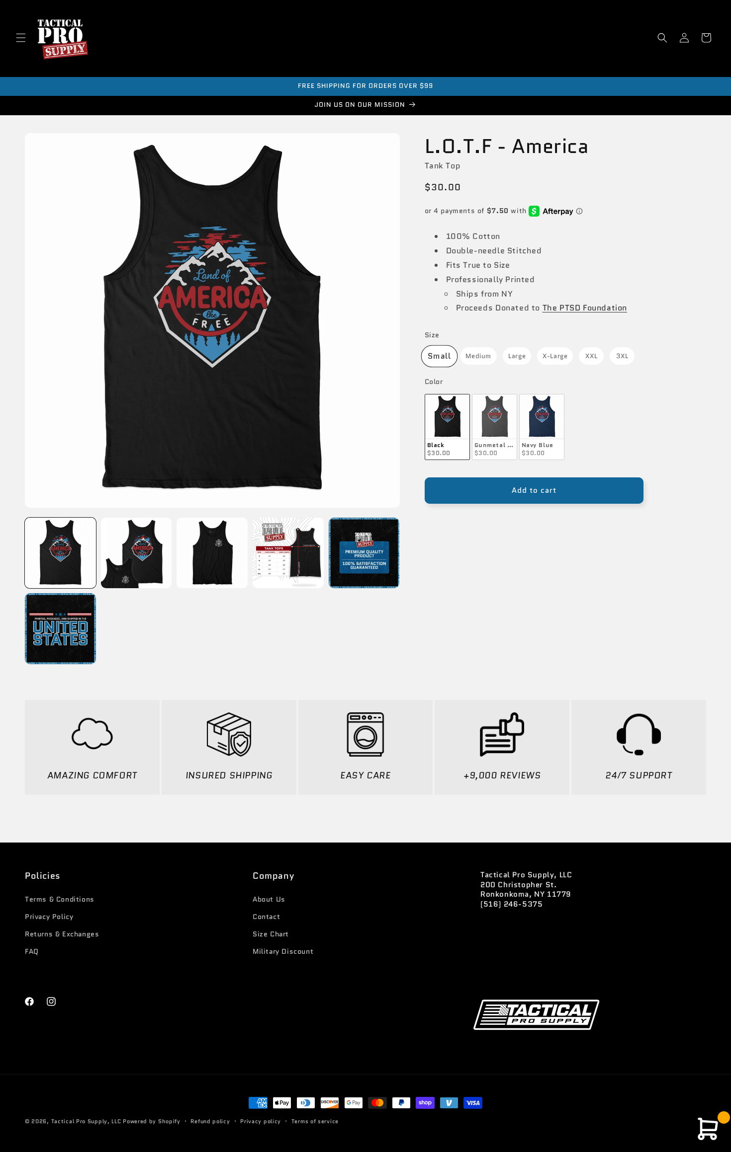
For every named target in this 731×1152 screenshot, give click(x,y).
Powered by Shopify (152, 1121)
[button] (21, 38)
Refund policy (210, 1121)
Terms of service (315, 1121)
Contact (266, 917)
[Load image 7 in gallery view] (364, 553)
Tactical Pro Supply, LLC (86, 1121)
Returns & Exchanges (62, 934)
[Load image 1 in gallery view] (60, 553)
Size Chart (271, 934)
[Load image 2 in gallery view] (136, 553)
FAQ (32, 951)
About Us (269, 899)
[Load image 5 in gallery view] (212, 553)
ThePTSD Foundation (585, 308)
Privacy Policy (49, 917)
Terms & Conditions (59, 899)
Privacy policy (260, 1121)
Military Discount (283, 951)
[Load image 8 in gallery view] (60, 628)
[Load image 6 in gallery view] (288, 553)
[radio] (439, 356)
